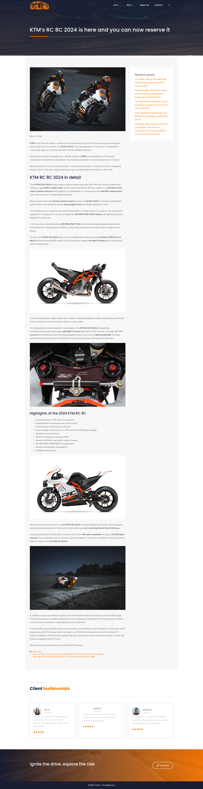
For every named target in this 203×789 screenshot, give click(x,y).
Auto (115, 5)
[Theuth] (39, 5)
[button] (169, 5)
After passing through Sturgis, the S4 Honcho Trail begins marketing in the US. (151, 116)
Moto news (37, 651)
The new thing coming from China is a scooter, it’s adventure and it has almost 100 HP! (151, 104)
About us (144, 5)
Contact (159, 5)
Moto (129, 5)
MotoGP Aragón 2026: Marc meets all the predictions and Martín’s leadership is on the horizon (151, 93)
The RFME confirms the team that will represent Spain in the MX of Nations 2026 (150, 82)
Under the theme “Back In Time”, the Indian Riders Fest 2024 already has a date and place (68, 654)
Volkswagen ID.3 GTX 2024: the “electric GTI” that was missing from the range (64, 657)
